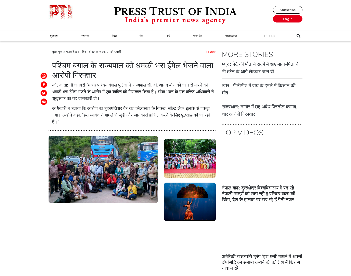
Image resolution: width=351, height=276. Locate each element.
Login (287, 19)
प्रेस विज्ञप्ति (231, 36)
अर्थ (168, 36)
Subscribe (288, 10)
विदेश (114, 36)
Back (212, 52)
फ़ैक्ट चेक (197, 36)
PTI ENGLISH (267, 36)
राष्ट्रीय (85, 36)
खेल (141, 36)
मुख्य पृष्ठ (54, 36)
